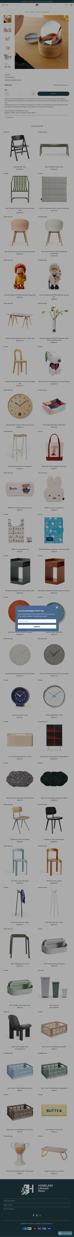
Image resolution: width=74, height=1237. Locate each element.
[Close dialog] (57, 607)
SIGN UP (37, 627)
